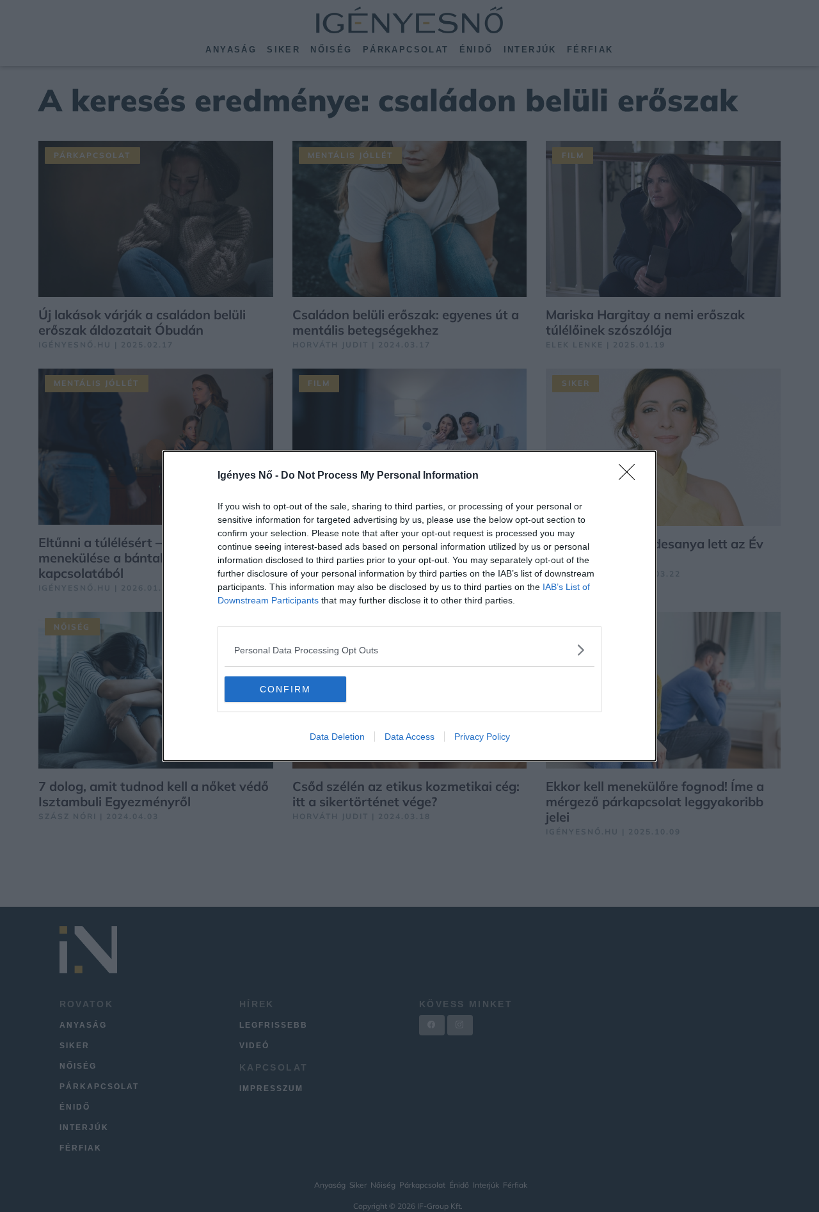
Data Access (409, 736)
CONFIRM (285, 689)
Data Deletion (337, 736)
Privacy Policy (482, 736)
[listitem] (409, 650)
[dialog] (409, 606)
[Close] (631, 476)
